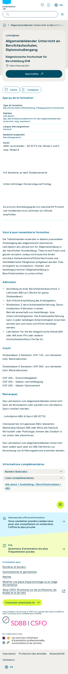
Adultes (7, 576)
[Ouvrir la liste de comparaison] (49, 5)
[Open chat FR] (60, 505)
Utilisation (9, 659)
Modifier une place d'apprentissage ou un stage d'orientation (30, 583)
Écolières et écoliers (14, 566)
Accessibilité (57, 653)
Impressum (9, 653)
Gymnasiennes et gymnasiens (20, 571)
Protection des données (32, 653)
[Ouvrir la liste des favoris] (42, 5)
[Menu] (62, 14)
